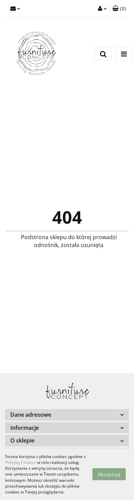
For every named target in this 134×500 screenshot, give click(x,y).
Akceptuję (109, 474)
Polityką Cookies (20, 462)
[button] (119, 8)
